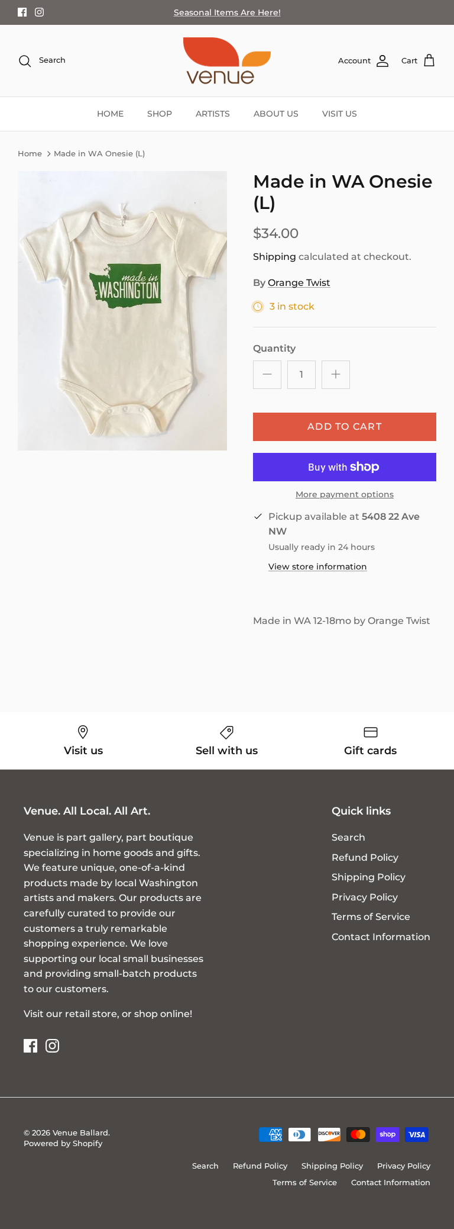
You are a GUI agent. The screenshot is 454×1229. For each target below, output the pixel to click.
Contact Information (381, 936)
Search (348, 837)
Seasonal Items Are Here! (227, 12)
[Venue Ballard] (227, 61)
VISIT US (339, 113)
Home (30, 154)
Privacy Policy (365, 897)
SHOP (159, 113)
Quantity (274, 348)
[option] (122, 311)
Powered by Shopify (63, 1143)
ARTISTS (213, 113)
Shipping (274, 256)
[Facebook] (22, 12)
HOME (110, 113)
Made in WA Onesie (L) (99, 154)
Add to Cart (344, 426)
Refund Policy (365, 857)
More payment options (345, 495)
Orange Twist (299, 282)
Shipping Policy (369, 877)
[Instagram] (39, 12)
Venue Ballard (80, 1132)
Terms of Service (371, 916)
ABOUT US (276, 113)
